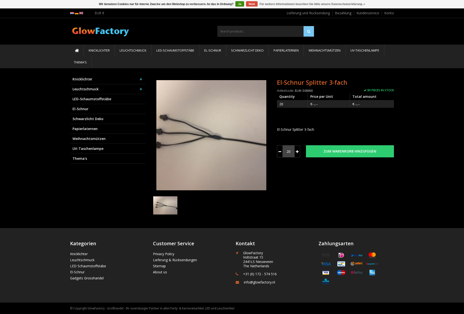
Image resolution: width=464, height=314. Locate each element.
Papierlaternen (286, 50)
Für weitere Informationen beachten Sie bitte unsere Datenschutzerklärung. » (312, 4)
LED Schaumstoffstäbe (88, 266)
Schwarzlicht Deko (247, 50)
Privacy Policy (163, 254)
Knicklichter (99, 50)
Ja (239, 4)
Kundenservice (367, 13)
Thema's (80, 62)
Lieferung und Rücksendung (308, 13)
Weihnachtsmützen (325, 50)
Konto (389, 13)
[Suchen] (309, 31)
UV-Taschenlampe (364, 50)
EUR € (99, 13)
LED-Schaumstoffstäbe (175, 50)
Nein (252, 4)
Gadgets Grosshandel (87, 278)
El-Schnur (212, 50)
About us (160, 272)
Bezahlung (343, 13)
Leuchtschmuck (133, 50)
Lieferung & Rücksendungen (175, 260)
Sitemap (159, 266)
